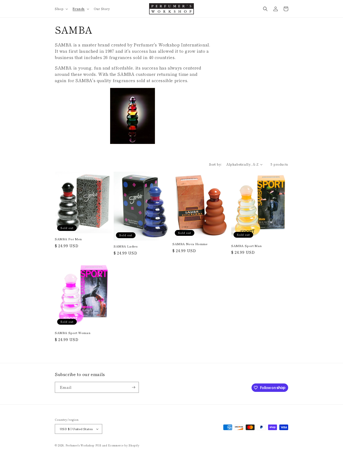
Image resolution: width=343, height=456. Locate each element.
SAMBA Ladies (126, 246)
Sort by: (215, 164)
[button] (61, 9)
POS (98, 445)
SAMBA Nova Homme (190, 244)
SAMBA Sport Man (246, 246)
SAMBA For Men (68, 239)
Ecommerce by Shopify (123, 445)
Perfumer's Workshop (80, 445)
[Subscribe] (133, 387)
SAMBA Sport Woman (72, 333)
